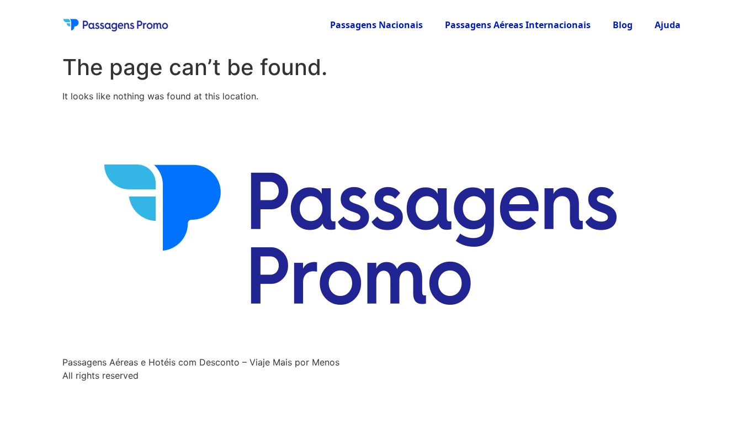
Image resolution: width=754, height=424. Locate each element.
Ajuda (668, 25)
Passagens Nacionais (376, 25)
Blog (623, 25)
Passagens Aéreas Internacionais (518, 25)
